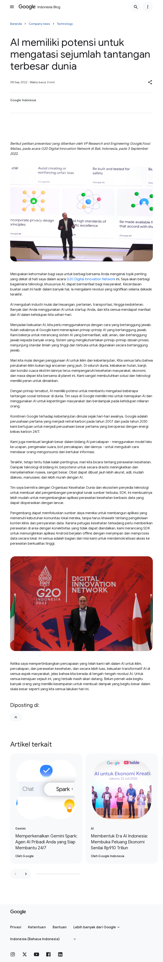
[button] (150, 82)
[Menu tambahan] (148, 7)
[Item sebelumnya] (15, 874)
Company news (39, 24)
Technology (65, 24)
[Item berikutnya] (26, 874)
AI (15, 717)
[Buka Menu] (12, 7)
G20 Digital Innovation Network (91, 279)
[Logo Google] (18, 912)
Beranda (16, 24)
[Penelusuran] (136, 7)
